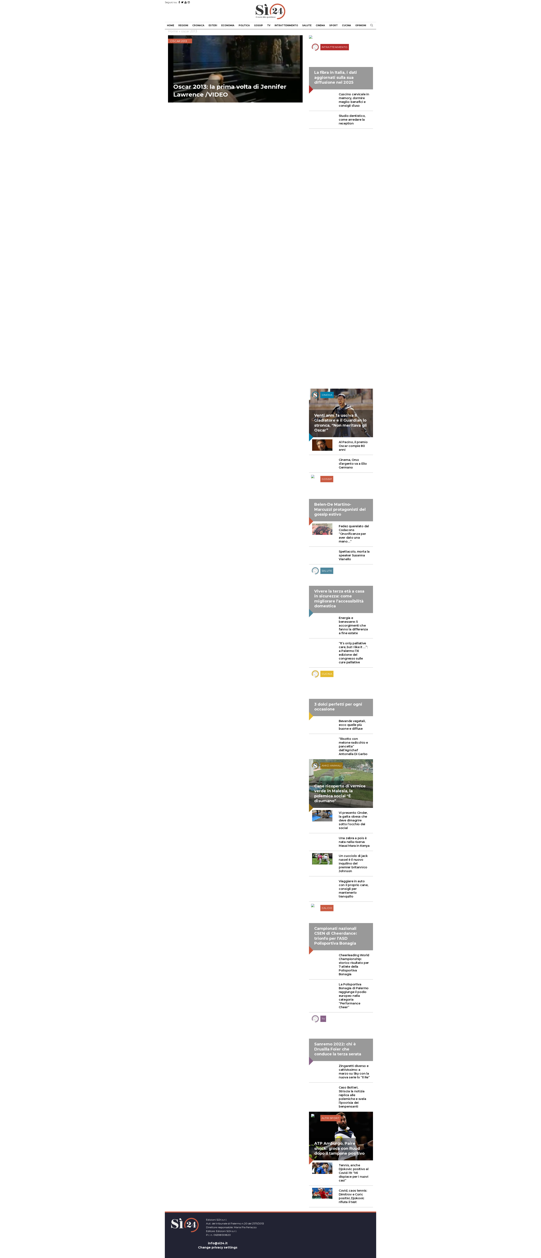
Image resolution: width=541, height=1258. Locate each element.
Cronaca (198, 25)
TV (268, 25)
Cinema (320, 25)
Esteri (213, 25)
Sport (333, 25)
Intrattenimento (286, 25)
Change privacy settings (217, 1247)
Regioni (183, 25)
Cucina (346, 25)
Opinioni (360, 25)
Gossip (258, 25)
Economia (227, 25)
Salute (306, 25)
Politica (244, 25)
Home (170, 25)
